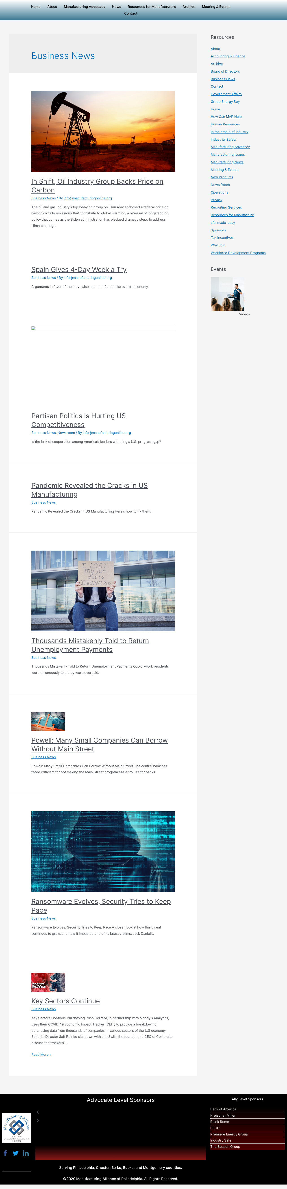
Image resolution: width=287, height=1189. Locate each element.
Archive (189, 6)
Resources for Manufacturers (152, 6)
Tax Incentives (222, 237)
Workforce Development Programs (238, 253)
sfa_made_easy (223, 222)
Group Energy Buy (225, 101)
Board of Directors (225, 71)
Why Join (218, 245)
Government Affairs (226, 94)
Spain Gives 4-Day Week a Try (79, 269)
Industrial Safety (224, 139)
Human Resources (225, 124)
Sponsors (218, 230)
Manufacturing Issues (228, 154)
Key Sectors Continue (65, 1001)
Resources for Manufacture (232, 215)
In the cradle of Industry (229, 132)
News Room (220, 185)
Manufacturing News (227, 162)
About (52, 6)
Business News (43, 198)
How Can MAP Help (226, 116)
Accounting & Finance (228, 56)
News (116, 6)
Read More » (41, 1054)
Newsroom (66, 433)
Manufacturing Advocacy (84, 6)
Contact (130, 13)
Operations (219, 192)
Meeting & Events (216, 6)
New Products (222, 177)
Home (36, 6)
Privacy (216, 200)
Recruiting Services (226, 207)
